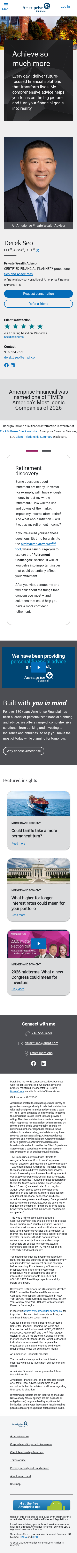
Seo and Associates (18, 274)
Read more (18, 843)
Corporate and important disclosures (31, 1444)
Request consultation (38, 294)
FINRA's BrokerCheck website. (19, 431)
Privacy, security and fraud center (29, 1468)
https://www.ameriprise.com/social (42, 1311)
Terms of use (18, 1460)
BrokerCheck (17, 1091)
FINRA (23, 1537)
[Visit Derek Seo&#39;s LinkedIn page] (43, 1064)
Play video (17, 989)
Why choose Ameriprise (24, 751)
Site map (15, 1484)
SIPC (35, 1537)
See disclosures (14, 337)
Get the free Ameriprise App (41, 1505)
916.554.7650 (14, 352)
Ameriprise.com (19, 1436)
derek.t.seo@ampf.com (21, 357)
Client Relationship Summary (34, 436)
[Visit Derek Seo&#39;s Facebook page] (34, 1064)
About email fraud (20, 1476)
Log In (65, 6)
